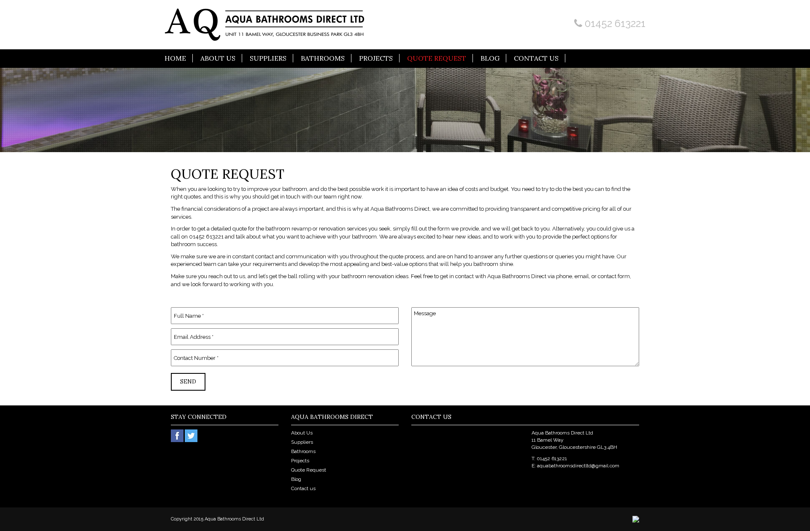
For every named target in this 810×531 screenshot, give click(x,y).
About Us (217, 58)
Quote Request (436, 58)
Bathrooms (323, 58)
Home (175, 58)
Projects (376, 58)
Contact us (536, 58)
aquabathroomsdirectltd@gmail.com (578, 466)
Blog (490, 58)
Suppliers (268, 58)
